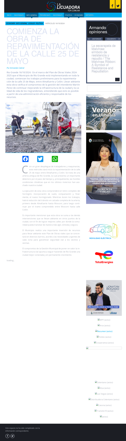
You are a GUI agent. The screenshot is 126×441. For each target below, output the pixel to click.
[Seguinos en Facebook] (112, 4)
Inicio (9, 15)
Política (68, 15)
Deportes (90, 15)
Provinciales (45, 15)
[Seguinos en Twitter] (118, 4)
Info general (31, 15)
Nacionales (19, 15)
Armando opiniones (98, 29)
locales (31, 23)
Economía (79, 15)
